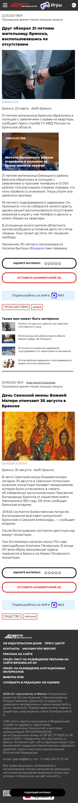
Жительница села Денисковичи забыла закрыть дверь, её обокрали (41, 337)
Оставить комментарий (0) (39, 277)
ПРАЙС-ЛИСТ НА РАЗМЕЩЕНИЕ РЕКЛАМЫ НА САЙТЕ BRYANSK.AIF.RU (36, 661)
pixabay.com (10, 101)
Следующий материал (37, 792)
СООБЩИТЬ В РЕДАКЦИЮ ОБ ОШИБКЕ (31, 682)
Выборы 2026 (13, 677)
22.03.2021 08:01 (12, 15)
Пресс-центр (55, 643)
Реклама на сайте (18, 654)
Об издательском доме (22, 643)
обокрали (36, 248)
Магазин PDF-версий (39, 648)
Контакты (11, 648)
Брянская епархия (14, 463)
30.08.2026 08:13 (12, 382)
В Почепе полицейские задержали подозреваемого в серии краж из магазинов (44, 350)
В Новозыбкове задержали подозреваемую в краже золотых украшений (45, 362)
